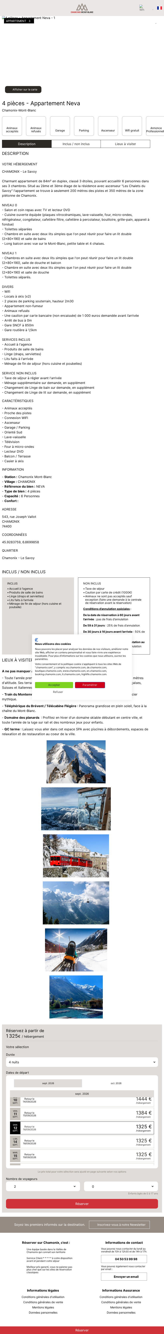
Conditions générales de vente (43, 1302)
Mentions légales (43, 1307)
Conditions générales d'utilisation (43, 1297)
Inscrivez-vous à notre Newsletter (121, 1225)
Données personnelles (43, 1312)
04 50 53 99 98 (126, 1259)
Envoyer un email (126, 1277)
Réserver (82, 1204)
